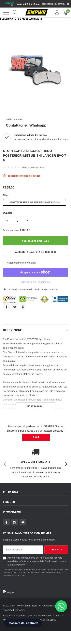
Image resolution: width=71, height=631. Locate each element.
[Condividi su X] (14, 306)
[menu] (6, 13)
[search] (15, 13)
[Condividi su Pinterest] (23, 306)
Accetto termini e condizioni (21, 262)
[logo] (36, 12)
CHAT (36, 437)
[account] (57, 12)
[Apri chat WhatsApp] (61, 606)
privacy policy (17, 564)
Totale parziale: (11, 230)
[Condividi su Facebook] (6, 306)
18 (8, 289)
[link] (6, 522)
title (6, 195)
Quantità (7, 212)
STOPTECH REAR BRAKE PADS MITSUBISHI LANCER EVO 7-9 (34, 203)
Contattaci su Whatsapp (26, 125)
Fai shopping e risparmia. (41, 4)
